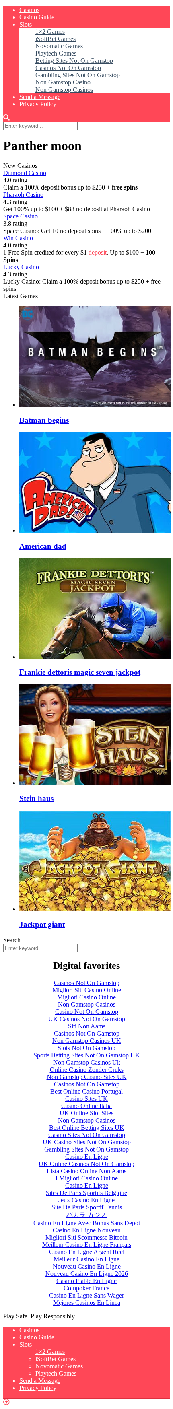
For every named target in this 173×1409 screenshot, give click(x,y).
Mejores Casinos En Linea (86, 1302)
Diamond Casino (24, 172)
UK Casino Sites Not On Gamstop (87, 1142)
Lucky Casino (21, 267)
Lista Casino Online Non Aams (86, 1171)
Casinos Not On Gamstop (68, 67)
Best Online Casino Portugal (86, 1091)
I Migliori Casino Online (87, 1178)
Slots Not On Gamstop (86, 1047)
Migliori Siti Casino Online (86, 990)
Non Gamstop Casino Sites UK (87, 1076)
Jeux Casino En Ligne (86, 1200)
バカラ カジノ (86, 1214)
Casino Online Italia (86, 1105)
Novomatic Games (59, 46)
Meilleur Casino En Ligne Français (86, 1244)
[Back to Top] (6, 1402)
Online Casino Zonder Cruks (87, 1069)
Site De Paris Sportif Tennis (86, 1207)
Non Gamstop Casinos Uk (86, 1062)
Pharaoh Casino (23, 194)
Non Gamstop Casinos (64, 89)
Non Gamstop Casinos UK (86, 1040)
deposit (98, 252)
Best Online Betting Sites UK (86, 1127)
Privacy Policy (37, 104)
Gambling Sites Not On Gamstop (77, 75)
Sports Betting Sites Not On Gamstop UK (86, 1055)
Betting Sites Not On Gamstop (74, 60)
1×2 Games (50, 31)
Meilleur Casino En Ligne (86, 1259)
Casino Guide (36, 17)
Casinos (29, 9)
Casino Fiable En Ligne (86, 1280)
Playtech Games (55, 53)
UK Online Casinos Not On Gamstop (86, 1163)
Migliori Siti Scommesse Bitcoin (86, 1237)
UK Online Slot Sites (86, 1113)
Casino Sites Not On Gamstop (86, 1134)
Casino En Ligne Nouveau (87, 1230)
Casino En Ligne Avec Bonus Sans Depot (86, 1222)
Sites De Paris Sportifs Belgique (86, 1192)
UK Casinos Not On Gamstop (86, 1019)
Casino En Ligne (86, 1156)
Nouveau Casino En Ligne (87, 1266)
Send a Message (39, 96)
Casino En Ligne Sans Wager (86, 1295)
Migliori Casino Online (86, 997)
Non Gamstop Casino (63, 82)
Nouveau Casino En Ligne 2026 (86, 1273)
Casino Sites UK (86, 1098)
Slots (25, 24)
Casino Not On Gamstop (86, 1011)
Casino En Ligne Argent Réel (86, 1251)
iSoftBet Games (55, 38)
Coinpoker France (86, 1288)
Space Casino (20, 216)
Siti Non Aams (86, 1026)
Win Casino (18, 238)
